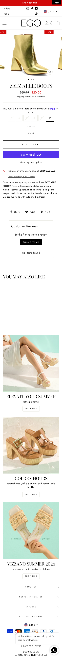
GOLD (31, 133)
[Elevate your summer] (31, 363)
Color (31, 127)
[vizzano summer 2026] (31, 530)
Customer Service (31, 597)
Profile (6, 13)
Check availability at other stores (21, 176)
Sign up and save (31, 617)
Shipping (21, 96)
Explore (31, 607)
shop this (31, 494)
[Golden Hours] (31, 445)
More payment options (31, 162)
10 (50, 118)
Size (31, 112)
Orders (6, 8)
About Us (31, 587)
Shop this (31, 409)
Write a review (31, 242)
